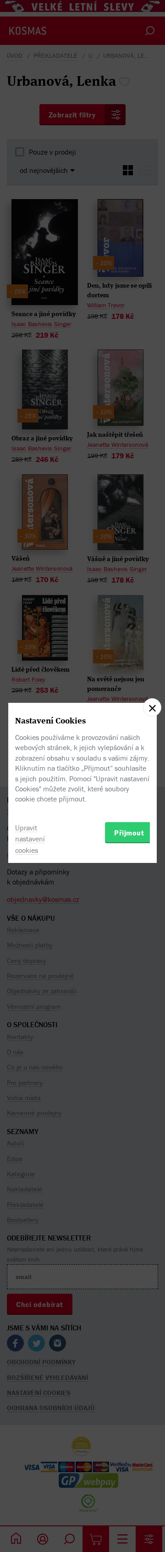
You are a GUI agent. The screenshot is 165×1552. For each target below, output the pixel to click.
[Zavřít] (152, 707)
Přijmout (129, 832)
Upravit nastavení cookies (30, 839)
